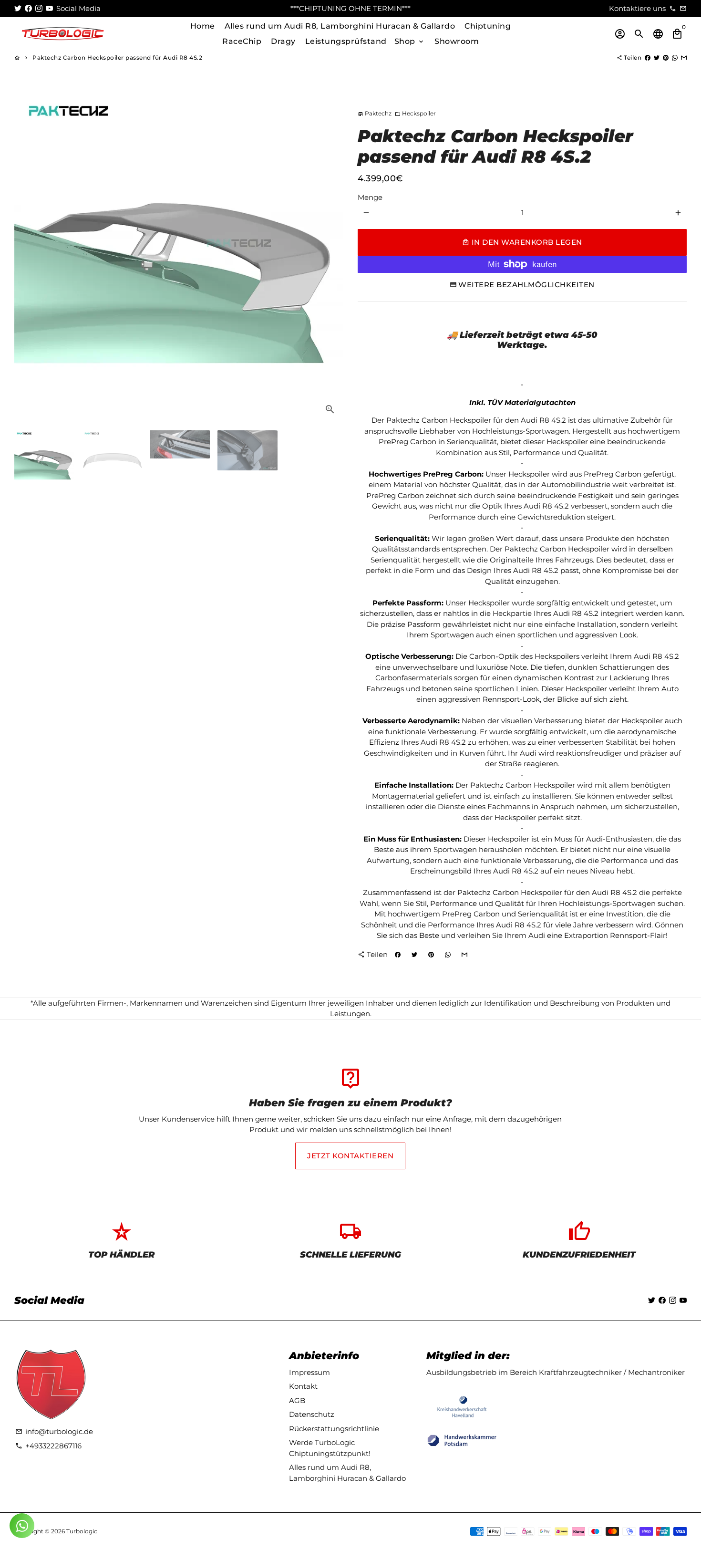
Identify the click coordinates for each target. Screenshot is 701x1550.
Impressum (309, 1372)
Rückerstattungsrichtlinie (334, 1428)
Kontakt (303, 1386)
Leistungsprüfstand (346, 41)
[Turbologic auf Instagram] (38, 8)
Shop (409, 41)
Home (202, 26)
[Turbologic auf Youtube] (49, 8)
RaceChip (241, 41)
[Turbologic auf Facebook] (28, 8)
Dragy (283, 41)
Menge (370, 197)
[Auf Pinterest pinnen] (666, 57)
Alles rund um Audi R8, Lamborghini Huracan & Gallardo (340, 26)
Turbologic (81, 1531)
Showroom (456, 41)
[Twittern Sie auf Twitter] (657, 57)
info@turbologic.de (54, 1431)
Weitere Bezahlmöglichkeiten (526, 284)
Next (331, 258)
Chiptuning (487, 26)
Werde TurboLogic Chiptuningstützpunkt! (330, 1448)
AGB (297, 1400)
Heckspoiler (415, 113)
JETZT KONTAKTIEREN (350, 1155)
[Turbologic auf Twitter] (17, 8)
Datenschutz (311, 1414)
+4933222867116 (48, 1445)
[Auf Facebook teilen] (647, 57)
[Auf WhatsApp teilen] (675, 57)
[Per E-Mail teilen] (684, 57)
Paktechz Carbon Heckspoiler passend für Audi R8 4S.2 (117, 57)
